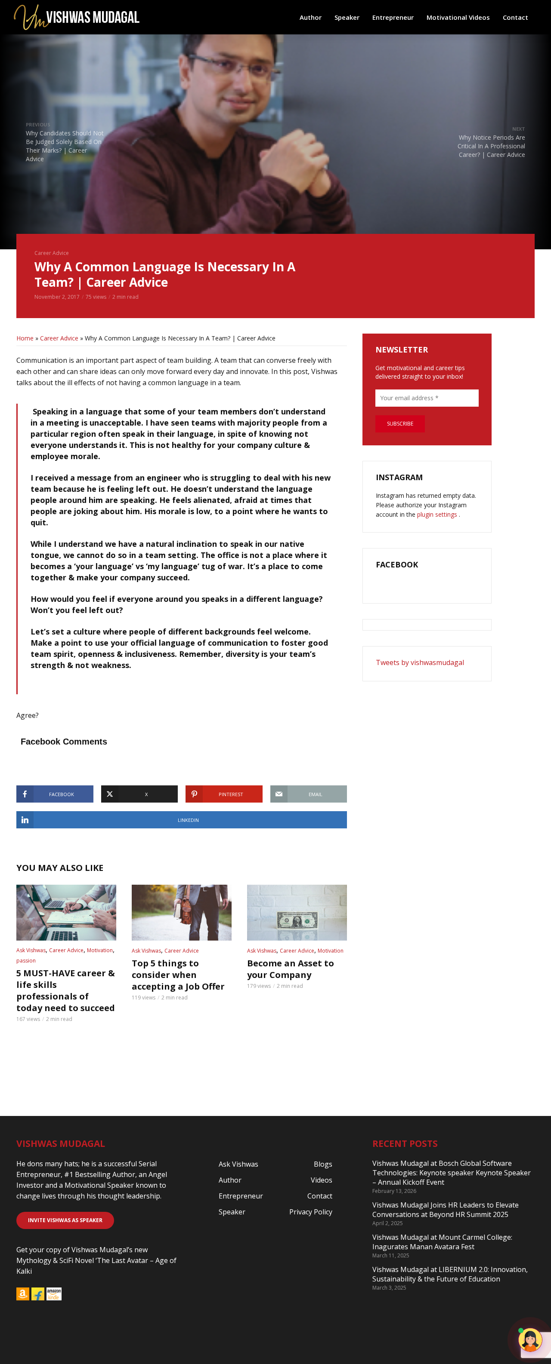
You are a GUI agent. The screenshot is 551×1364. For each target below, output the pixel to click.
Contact (515, 17)
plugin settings (438, 514)
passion (26, 960)
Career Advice (51, 253)
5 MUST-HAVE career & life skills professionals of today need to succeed (65, 990)
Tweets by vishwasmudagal (420, 662)
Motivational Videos (458, 17)
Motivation (100, 950)
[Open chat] (530, 1340)
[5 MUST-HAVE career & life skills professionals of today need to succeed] (66, 913)
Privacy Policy (310, 1212)
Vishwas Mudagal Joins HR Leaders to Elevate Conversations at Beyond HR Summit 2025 (445, 1209)
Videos (321, 1180)
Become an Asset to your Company (290, 969)
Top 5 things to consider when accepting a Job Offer (178, 974)
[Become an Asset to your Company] (297, 913)
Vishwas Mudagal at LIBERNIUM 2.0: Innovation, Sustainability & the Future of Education (450, 1274)
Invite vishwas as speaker (65, 1220)
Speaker (346, 17)
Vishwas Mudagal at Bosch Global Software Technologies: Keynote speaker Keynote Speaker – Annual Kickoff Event (451, 1173)
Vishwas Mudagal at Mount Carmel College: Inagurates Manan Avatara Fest (442, 1241)
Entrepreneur (393, 17)
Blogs (323, 1164)
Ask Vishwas (31, 950)
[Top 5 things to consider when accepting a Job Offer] (182, 913)
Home (25, 338)
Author (311, 17)
